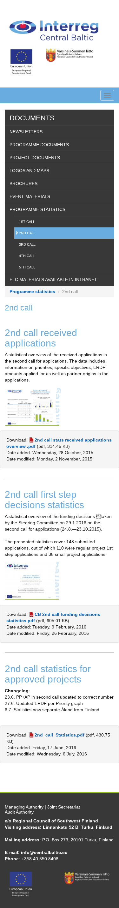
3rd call (27, 244)
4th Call (27, 256)
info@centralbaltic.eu (44, 852)
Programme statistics (37, 209)
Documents (32, 118)
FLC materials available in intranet (53, 279)
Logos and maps (29, 170)
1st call (27, 222)
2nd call (27, 233)
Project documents (35, 157)
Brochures (23, 183)
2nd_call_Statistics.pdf (59, 734)
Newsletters (26, 131)
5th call (27, 267)
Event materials (30, 196)
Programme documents (39, 144)
